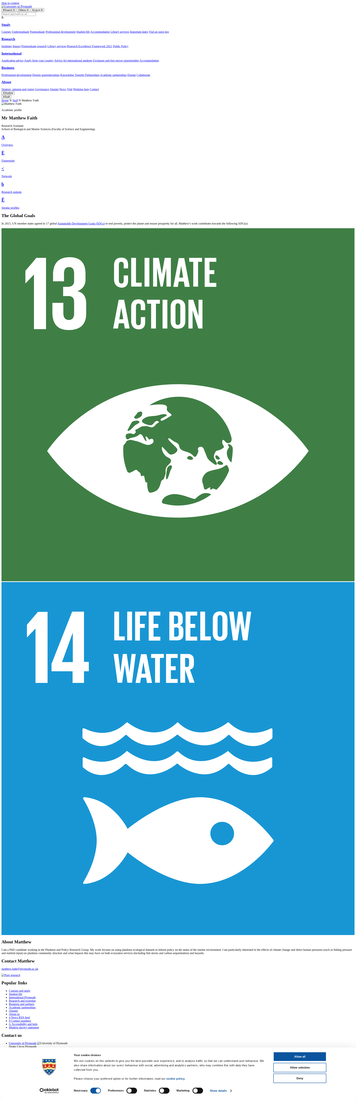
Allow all (299, 1056)
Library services (120, 31)
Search (9, 10)
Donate (131, 75)
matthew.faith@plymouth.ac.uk (19, 968)
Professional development (61, 31)
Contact (94, 89)
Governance (42, 89)
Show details (218, 1090)
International (11, 53)
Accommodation (100, 31)
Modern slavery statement (24, 1027)
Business (7, 68)
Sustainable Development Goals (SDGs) (81, 223)
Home (5, 100)
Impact (17, 46)
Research (8, 39)
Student (8, 93)
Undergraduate (20, 31)
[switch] (131, 1091)
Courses (6, 31)
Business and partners (21, 1004)
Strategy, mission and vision (17, 89)
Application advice (12, 60)
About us (14, 1014)
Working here (81, 89)
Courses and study (19, 990)
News (62, 89)
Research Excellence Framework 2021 (89, 46)
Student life (83, 31)
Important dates (139, 31)
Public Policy (120, 46)
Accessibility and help (23, 1024)
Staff (6, 96)
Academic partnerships (113, 75)
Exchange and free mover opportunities (116, 60)
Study (6, 25)
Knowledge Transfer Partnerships (79, 75)
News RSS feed (19, 1017)
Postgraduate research (34, 46)
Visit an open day (159, 31)
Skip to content (10, 3)
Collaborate (143, 75)
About (6, 82)
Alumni (54, 89)
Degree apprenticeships (46, 75)
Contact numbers (20, 1020)
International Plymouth (22, 997)
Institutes (6, 46)
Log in (37, 10)
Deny (299, 1078)
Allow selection (300, 1067)
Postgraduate (37, 31)
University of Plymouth (22, 1043)
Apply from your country (39, 60)
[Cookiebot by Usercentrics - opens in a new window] (49, 1091)
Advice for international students (73, 60)
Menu (23, 10)
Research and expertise (22, 1000)
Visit (69, 89)
